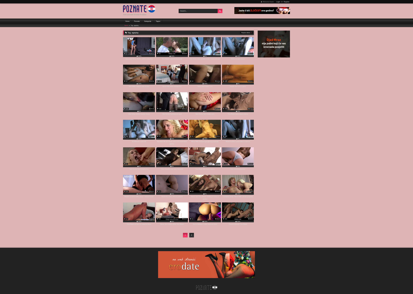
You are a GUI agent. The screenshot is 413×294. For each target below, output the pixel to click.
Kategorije (147, 21)
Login (278, 2)
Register (286, 2)
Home (127, 21)
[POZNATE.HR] (139, 9)
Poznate (137, 21)
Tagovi (158, 21)
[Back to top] (406, 287)
